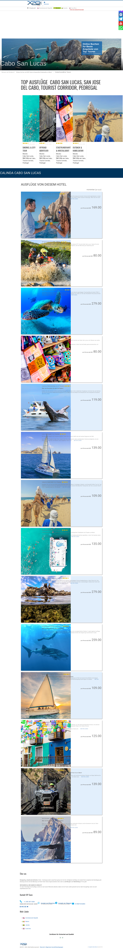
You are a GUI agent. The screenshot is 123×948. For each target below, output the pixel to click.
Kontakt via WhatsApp (48, 903)
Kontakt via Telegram (65, 903)
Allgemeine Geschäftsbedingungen (54, 947)
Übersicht (42, 947)
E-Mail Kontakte (80, 904)
